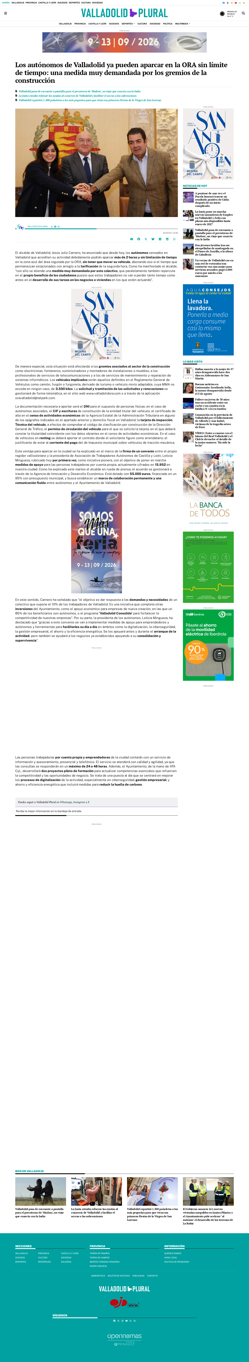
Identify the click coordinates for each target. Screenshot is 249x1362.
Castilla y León (47, 3)
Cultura (86, 3)
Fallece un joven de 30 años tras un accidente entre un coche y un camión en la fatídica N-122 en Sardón (212, 404)
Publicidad (138, 1276)
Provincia (31, 3)
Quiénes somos (172, 1253)
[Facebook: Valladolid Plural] (55, 226)
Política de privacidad (176, 1262)
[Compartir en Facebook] (138, 239)
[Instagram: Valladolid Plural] (58, 226)
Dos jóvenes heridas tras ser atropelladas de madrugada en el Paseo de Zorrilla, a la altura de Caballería (214, 249)
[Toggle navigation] (6, 13)
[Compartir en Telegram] (160, 239)
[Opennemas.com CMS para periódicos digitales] (124, 1339)
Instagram (79, 802)
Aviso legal (170, 1257)
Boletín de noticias (119, 1276)
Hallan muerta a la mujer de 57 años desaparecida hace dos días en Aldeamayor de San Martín (214, 373)
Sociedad (97, 3)
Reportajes (44, 1262)
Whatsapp (66, 802)
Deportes (74, 3)
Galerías (66, 1262)
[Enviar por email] (131, 239)
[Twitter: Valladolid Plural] (52, 226)
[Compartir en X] (145, 239)
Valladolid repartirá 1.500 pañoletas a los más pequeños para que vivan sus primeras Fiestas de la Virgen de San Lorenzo (90, 100)
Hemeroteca (98, 1276)
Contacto (152, 1276)
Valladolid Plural (38, 226)
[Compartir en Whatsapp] (174, 239)
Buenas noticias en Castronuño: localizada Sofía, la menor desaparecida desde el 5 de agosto (213, 388)
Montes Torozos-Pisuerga (105, 1262)
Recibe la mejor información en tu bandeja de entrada (48, 811)
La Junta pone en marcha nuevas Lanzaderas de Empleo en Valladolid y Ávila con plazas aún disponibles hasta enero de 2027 (214, 218)
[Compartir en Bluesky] (153, 239)
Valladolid (17, 3)
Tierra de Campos (99, 1257)
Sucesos (63, 3)
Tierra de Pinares (100, 1253)
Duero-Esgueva (98, 1266)
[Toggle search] (243, 13)
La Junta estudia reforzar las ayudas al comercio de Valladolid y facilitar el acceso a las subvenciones (78, 96)
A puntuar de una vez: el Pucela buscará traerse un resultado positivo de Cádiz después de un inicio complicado (212, 199)
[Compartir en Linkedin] (167, 239)
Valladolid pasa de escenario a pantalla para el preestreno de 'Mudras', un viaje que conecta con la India (79, 91)
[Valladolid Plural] (124, 13)
